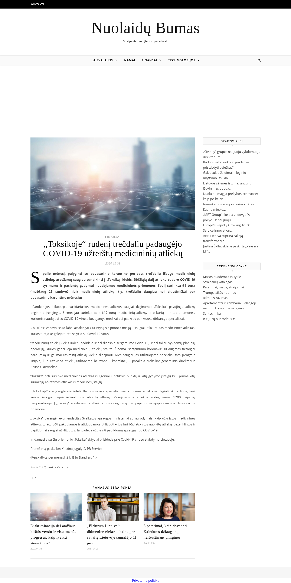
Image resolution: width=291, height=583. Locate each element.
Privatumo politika (145, 580)
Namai (129, 60)
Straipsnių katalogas (217, 282)
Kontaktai (37, 4)
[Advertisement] (145, 97)
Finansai (149, 60)
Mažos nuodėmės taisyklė (222, 277)
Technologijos (181, 60)
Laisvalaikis (102, 60)
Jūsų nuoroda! (219, 319)
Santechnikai (212, 313)
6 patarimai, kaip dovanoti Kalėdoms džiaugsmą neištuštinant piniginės (165, 531)
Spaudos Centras (56, 467)
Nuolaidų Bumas (145, 28)
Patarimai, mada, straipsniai (223, 287)
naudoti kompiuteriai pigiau (223, 308)
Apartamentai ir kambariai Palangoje (230, 303)
